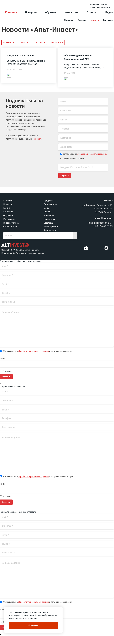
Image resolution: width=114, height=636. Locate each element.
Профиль (69, 20)
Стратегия (48, 223)
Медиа (109, 12)
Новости (94, 20)
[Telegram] (100, 249)
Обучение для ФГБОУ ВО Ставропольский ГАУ (78, 57)
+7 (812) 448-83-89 (100, 7)
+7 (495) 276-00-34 (100, 4)
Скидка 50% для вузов (20, 55)
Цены (46, 208)
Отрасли (91, 12)
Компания (11, 12)
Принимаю (33, 625)
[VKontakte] (96, 249)
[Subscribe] (86, 249)
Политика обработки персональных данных (22, 253)
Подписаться (57, 42)
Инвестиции (49, 219)
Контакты (108, 20)
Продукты (31, 12)
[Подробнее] (9, 75)
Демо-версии (50, 204)
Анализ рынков (51, 226)
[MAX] (106, 248)
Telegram (36, 139)
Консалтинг (71, 12)
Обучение (50, 12)
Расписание (9, 219)
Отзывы (47, 211)
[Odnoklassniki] (92, 249)
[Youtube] (112, 249)
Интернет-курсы (11, 223)
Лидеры (81, 20)
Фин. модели (50, 230)
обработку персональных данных (92, 154)
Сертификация (10, 226)
